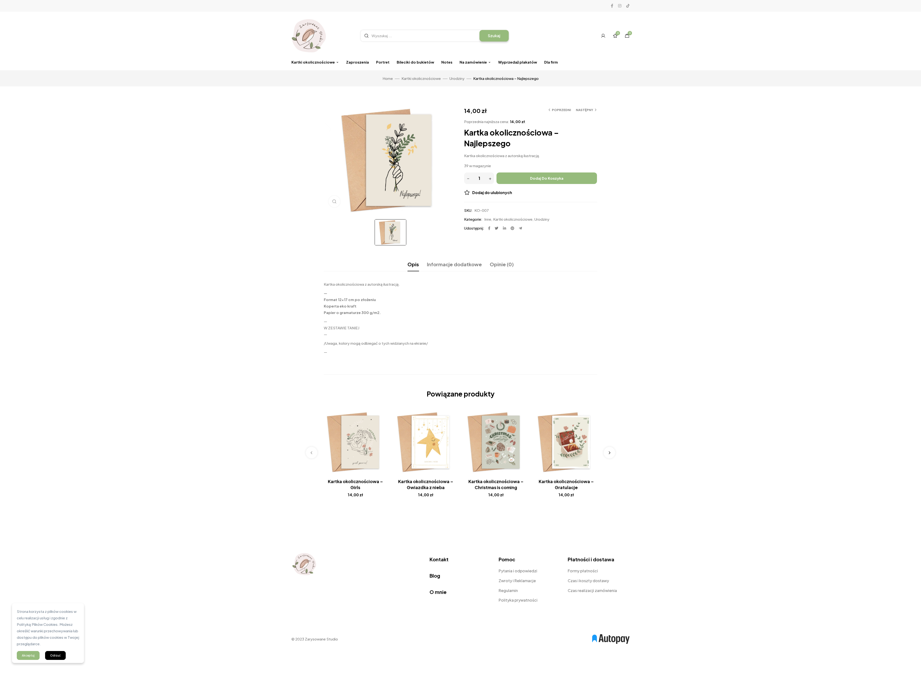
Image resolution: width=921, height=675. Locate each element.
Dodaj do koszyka (546, 178)
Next (609, 452)
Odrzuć (55, 655)
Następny (584, 110)
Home (388, 78)
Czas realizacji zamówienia (592, 590)
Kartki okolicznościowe (313, 62)
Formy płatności (583, 570)
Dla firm (551, 62)
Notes (446, 62)
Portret (383, 62)
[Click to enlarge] (334, 201)
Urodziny (457, 78)
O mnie (438, 592)
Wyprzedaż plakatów (517, 62)
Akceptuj (28, 655)
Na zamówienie (473, 62)
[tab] (413, 264)
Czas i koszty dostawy (588, 580)
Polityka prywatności (518, 600)
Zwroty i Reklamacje (517, 580)
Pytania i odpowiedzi (518, 570)
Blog (435, 576)
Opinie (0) (502, 264)
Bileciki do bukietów (415, 62)
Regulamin (508, 590)
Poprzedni (561, 110)
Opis (413, 264)
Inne (487, 219)
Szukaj (494, 35)
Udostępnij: (474, 228)
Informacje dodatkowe (454, 264)
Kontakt (439, 559)
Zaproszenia (357, 62)
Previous (311, 452)
